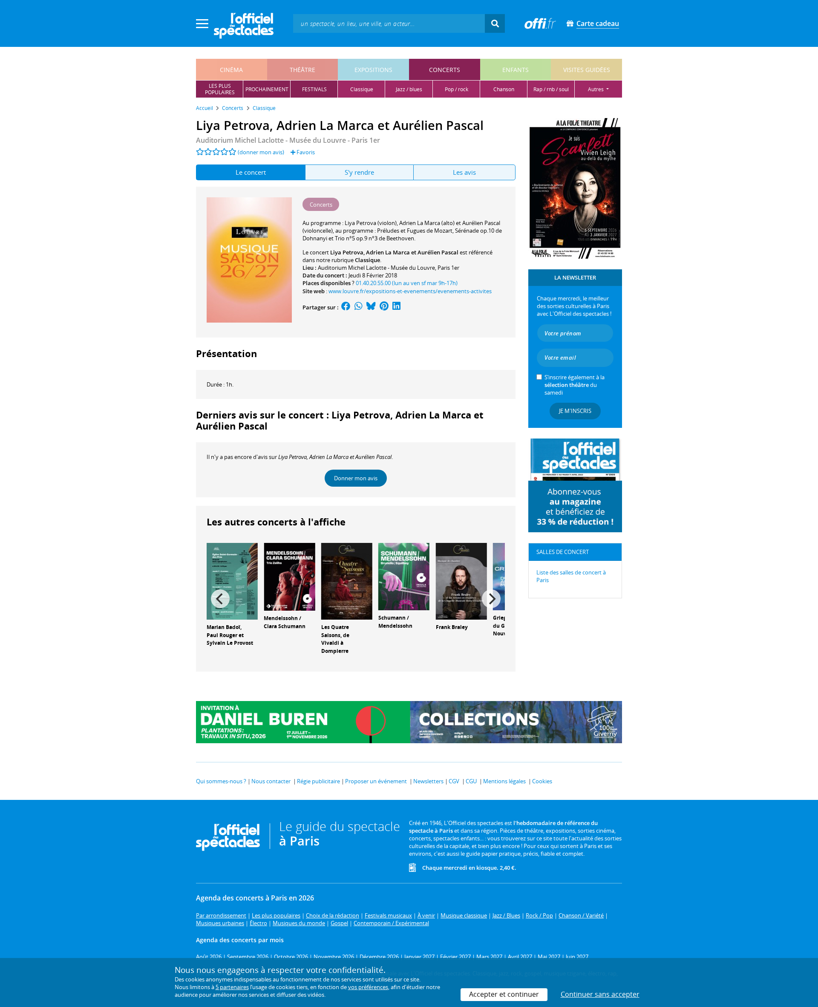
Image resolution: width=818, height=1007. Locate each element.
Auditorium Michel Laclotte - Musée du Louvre (376, 267)
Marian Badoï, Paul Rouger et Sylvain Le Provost (230, 635)
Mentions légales (504, 781)
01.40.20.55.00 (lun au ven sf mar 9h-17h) (407, 283)
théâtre (302, 70)
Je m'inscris (575, 411)
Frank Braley (452, 627)
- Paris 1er (288, 140)
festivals (314, 89)
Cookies (542, 781)
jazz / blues (409, 89)
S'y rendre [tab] (359, 172)
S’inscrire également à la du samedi (574, 384)
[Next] (491, 598)
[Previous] (220, 598)
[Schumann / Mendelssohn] (403, 576)
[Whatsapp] (358, 307)
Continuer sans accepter (600, 994)
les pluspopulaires (220, 89)
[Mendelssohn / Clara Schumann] (289, 576)
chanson (503, 89)
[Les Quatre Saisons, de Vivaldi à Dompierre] (346, 580)
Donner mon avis (355, 478)
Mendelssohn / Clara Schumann (284, 622)
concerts (444, 70)
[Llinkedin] (396, 307)
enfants (515, 70)
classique (361, 89)
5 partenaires (232, 987)
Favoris (305, 152)
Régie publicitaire (318, 781)
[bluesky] (371, 307)
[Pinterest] (384, 307)
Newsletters (428, 781)
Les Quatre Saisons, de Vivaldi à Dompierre (335, 639)
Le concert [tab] (251, 172)
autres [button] (596, 89)
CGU (471, 781)
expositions (373, 70)
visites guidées (586, 70)
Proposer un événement (376, 781)
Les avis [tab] (464, 172)
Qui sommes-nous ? (221, 781)
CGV (454, 781)
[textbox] (389, 23)
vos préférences (368, 987)
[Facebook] (346, 307)
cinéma (231, 70)
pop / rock (456, 89)
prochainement (266, 89)
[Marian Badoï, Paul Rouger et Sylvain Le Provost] (232, 580)
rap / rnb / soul (551, 89)
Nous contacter (271, 781)
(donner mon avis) (261, 152)
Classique (367, 260)
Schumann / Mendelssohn (395, 621)
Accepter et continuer (504, 994)
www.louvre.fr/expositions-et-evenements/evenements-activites (410, 291)
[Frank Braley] (461, 580)
